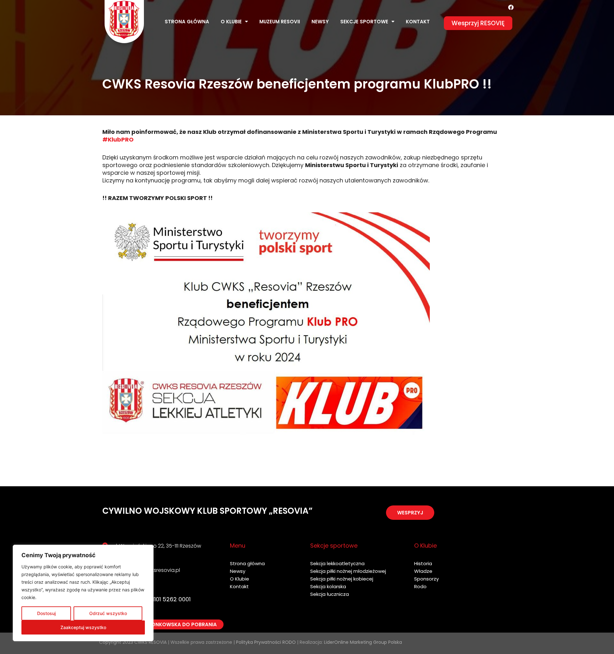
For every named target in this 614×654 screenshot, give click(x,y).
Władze (423, 571)
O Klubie (239, 578)
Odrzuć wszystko (108, 613)
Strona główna (187, 21)
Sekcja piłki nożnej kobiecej (341, 578)
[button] (478, 23)
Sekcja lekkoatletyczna (337, 563)
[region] (83, 593)
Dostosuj (46, 613)
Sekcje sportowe (364, 21)
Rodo (420, 586)
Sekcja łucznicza (329, 594)
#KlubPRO (118, 139)
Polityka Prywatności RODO (266, 642)
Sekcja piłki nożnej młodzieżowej (348, 571)
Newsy (320, 21)
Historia (423, 563)
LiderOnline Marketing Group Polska (363, 642)
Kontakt (418, 21)
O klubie (231, 21)
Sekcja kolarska (328, 586)
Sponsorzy (426, 578)
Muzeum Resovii (279, 21)
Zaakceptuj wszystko (83, 627)
